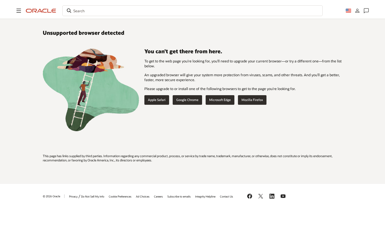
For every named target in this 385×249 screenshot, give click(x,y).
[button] (18, 10)
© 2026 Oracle (51, 196)
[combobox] (192, 10)
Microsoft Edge (220, 100)
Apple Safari (157, 100)
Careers (158, 196)
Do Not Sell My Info (92, 196)
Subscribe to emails (179, 196)
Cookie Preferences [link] (120, 196)
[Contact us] (366, 10)
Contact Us (226, 196)
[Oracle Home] (41, 11)
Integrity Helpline (205, 196)
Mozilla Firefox (252, 100)
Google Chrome (187, 100)
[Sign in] (357, 10)
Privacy (73, 196)
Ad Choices (142, 196)
